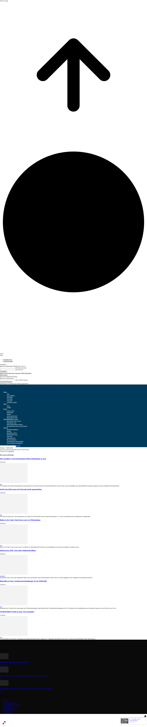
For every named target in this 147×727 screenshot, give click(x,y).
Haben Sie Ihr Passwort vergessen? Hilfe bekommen (15, 373)
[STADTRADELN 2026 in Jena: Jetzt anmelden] (14, 635)
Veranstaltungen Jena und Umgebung (17, 426)
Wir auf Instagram (11, 439)
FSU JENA (10, 399)
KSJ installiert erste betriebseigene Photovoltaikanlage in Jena (23, 459)
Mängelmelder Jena (12, 434)
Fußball (9, 407)
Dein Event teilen (8, 361)
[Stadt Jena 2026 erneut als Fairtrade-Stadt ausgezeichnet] (14, 513)
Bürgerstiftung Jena (12, 417)
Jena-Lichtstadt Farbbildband (15, 443)
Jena (8, 394)
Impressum (6, 716)
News (5, 392)
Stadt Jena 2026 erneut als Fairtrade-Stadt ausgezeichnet (21, 489)
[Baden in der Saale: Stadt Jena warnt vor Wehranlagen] (14, 544)
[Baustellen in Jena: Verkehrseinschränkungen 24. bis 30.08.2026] (14, 605)
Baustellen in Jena (12, 433)
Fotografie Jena (7, 359)
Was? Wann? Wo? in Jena (14, 421)
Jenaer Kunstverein (12, 416)
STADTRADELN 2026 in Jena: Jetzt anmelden (17, 612)
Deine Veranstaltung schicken (15, 424)
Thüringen (9, 400)
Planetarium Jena (11, 422)
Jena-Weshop (7, 723)
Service (5, 428)
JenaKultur (2, 576)
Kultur (5, 409)
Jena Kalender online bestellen (15, 441)
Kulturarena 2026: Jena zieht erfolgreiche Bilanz (18, 550)
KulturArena (10, 412)
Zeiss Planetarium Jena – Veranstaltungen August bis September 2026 (25, 689)
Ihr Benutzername (21, 368)
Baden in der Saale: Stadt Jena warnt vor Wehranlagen (20, 520)
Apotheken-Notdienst (12, 429)
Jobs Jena (9, 436)
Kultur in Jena (10, 411)
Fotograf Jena (7, 721)
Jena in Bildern (11, 395)
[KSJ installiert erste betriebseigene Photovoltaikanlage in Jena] (14, 482)
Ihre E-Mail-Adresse (22, 380)
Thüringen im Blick (12, 402)
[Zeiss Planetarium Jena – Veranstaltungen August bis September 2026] (4, 685)
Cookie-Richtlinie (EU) (10, 719)
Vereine (9, 414)
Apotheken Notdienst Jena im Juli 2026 (14, 662)
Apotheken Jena (4, 665)
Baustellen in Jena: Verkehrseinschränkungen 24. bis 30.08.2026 (23, 581)
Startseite (11, 451)
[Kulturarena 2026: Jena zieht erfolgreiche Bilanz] (14, 574)
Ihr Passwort (19, 369)
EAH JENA (10, 397)
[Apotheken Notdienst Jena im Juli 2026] (4, 658)
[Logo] (6, 389)
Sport (5, 404)
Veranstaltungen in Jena (10, 419)
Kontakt (9, 431)
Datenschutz (3, 375)
